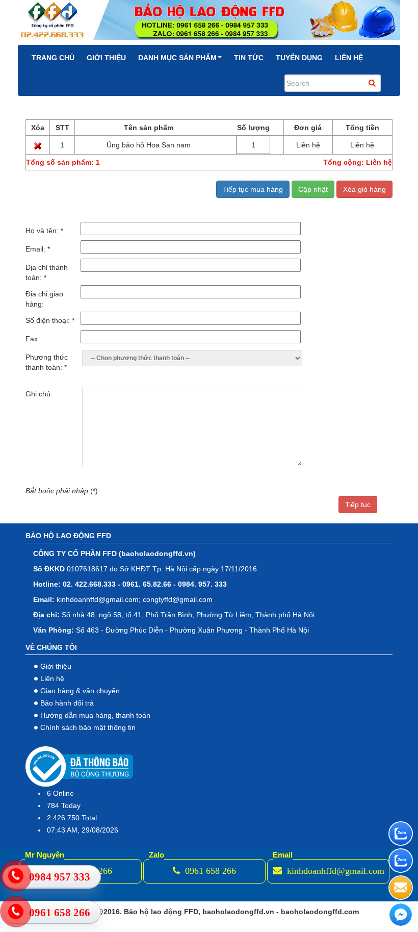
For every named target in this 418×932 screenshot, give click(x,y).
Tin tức (249, 58)
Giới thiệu (106, 58)
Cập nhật (313, 189)
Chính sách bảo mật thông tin (88, 727)
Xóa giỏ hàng (364, 189)
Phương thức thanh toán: (46, 362)
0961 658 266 (209, 871)
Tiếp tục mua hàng (253, 189)
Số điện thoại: (49, 320)
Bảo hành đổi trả (67, 703)
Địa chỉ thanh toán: (46, 272)
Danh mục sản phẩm (177, 58)
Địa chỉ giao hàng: (44, 299)
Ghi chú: (39, 394)
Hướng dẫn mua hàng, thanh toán (95, 715)
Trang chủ (53, 58)
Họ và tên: (44, 230)
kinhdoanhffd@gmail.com (334, 871)
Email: (37, 249)
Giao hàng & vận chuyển (80, 691)
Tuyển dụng (299, 58)
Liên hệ (349, 58)
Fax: (32, 339)
